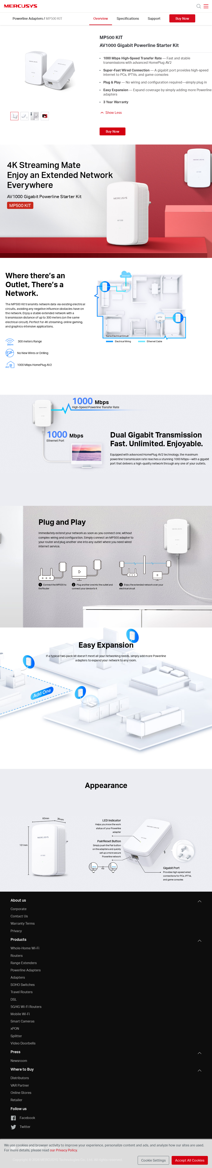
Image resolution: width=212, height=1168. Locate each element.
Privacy (16, 931)
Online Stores (21, 1092)
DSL (14, 999)
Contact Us (19, 916)
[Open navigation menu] (206, 6)
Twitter (25, 1126)
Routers (17, 955)
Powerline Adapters (28, 18)
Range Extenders (24, 963)
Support (154, 18)
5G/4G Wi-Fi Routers (26, 1006)
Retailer (16, 1100)
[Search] (199, 6)
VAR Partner (20, 1085)
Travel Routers (22, 992)
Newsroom (19, 1060)
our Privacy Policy (63, 1150)
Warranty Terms (23, 923)
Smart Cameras (22, 1021)
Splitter (16, 1036)
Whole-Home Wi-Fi (25, 948)
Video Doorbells (23, 1043)
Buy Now (182, 18)
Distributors (20, 1078)
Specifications (128, 18)
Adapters (18, 977)
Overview (100, 18)
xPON (15, 1028)
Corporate (18, 909)
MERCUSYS (20, 6)
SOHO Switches (23, 984)
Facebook (27, 1117)
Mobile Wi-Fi (20, 1014)
